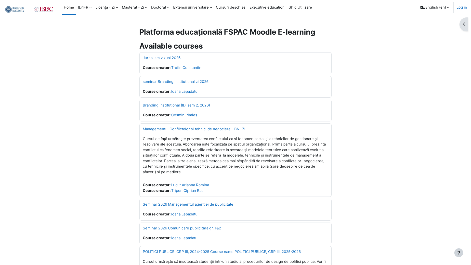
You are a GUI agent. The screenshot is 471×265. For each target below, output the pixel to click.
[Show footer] (458, 252)
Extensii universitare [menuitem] (191, 7)
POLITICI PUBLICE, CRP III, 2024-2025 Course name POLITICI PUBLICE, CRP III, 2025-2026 (222, 251)
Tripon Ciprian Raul (188, 190)
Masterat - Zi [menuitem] (133, 7)
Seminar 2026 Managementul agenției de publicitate (188, 204)
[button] (434, 7)
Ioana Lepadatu (184, 91)
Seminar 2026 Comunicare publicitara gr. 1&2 (182, 228)
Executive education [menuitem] (267, 7)
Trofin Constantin (186, 67)
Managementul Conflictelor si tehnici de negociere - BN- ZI (194, 129)
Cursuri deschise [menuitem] (231, 7)
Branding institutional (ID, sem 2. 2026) (176, 105)
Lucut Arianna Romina (190, 185)
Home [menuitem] (69, 7)
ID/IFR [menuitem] (83, 7)
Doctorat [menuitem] (158, 7)
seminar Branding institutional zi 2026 (176, 81)
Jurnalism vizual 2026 (162, 57)
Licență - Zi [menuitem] (105, 7)
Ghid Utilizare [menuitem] (300, 7)
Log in (462, 7)
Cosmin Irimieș (184, 115)
